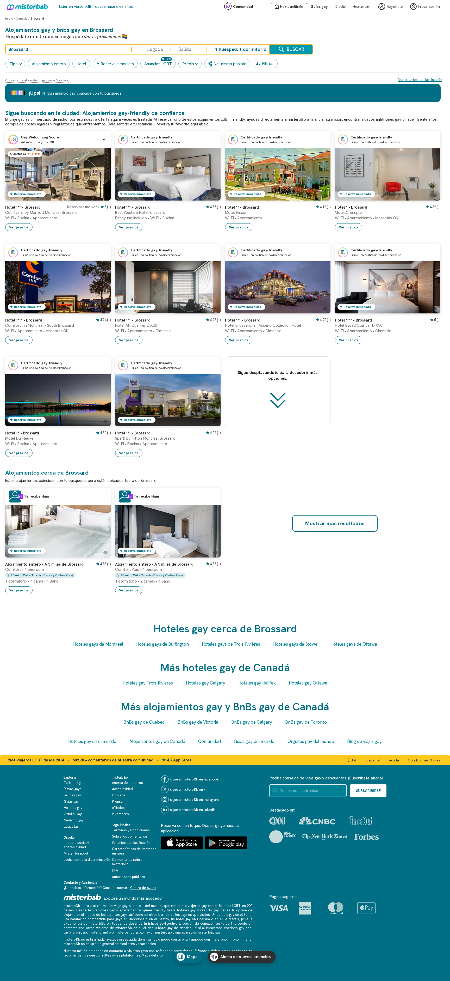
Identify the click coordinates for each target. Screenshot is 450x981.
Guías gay (319, 6)
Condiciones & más (424, 760)
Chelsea (203, 919)
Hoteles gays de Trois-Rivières (231, 644)
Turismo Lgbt (74, 782)
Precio (188, 63)
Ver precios (19, 227)
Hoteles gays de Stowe (295, 644)
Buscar (295, 49)
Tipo (13, 63)
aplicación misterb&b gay (201, 932)
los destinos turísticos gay (144, 923)
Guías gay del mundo (254, 741)
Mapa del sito (152, 955)
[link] (101, 197)
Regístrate (395, 6)
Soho (247, 914)
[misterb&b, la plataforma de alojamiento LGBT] (26, 6)
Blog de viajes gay (364, 741)
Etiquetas (71, 826)
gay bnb (245, 928)
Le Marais (231, 919)
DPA (115, 870)
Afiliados (118, 808)
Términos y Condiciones (131, 830)
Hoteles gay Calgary (205, 683)
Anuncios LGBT (158, 63)
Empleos (119, 795)
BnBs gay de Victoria (198, 722)
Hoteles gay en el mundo (92, 741)
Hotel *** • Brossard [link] (23, 207)
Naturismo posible (230, 63)
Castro (163, 919)
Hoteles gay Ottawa (308, 683)
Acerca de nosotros (127, 782)
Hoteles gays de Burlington (162, 644)
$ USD (353, 760)
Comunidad (243, 6)
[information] (20, 496)
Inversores (120, 814)
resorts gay (209, 910)
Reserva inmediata (117, 63)
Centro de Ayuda (143, 888)
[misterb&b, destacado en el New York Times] (324, 837)
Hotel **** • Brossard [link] (23, 320)
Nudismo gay (74, 820)
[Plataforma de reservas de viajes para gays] (82, 897)
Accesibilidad (122, 789)
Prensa (117, 801)
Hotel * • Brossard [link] (351, 207)
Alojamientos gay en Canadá (157, 741)
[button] (58, 139)
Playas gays (73, 789)
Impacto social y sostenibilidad (76, 844)
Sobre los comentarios (130, 836)
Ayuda (394, 760)
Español (373, 760)
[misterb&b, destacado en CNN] (277, 821)
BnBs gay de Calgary (251, 722)
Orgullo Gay (73, 814)
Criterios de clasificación (131, 842)
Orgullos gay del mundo (311, 741)
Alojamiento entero (49, 63)
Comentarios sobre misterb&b (127, 861)
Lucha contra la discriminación (87, 859)
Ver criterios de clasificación (420, 79)
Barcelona (137, 919)
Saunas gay (72, 795)
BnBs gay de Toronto (306, 722)
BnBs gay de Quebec (144, 722)
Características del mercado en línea (134, 851)
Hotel (81, 63)
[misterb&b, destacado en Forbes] (366, 836)
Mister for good (76, 853)
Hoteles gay (361, 6)
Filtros (267, 63)
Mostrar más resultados (335, 523)
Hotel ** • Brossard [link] (242, 207)
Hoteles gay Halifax (257, 683)
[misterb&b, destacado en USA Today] (282, 836)
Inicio (9, 18)
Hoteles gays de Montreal (98, 644)
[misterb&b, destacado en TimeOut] (360, 820)
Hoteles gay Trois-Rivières (148, 683)
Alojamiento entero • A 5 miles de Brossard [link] (44, 564)
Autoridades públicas (128, 877)
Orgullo (340, 6)
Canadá (22, 18)
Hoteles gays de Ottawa (353, 644)
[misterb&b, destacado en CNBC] (317, 821)
